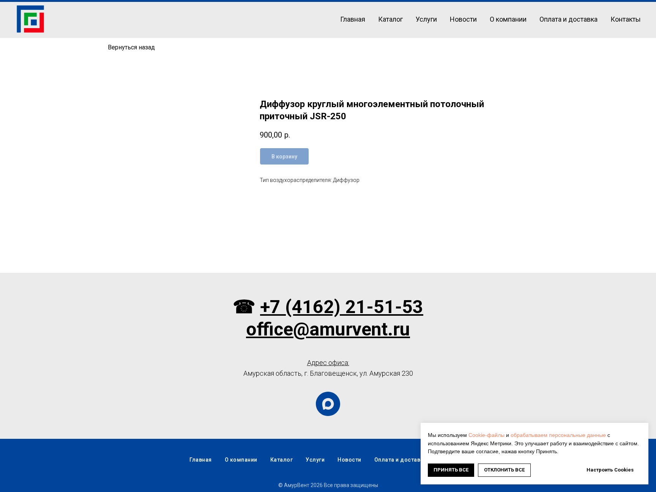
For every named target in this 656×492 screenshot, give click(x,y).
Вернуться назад (131, 47)
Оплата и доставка (568, 19)
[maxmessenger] (328, 404)
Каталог (390, 19)
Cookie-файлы (486, 435)
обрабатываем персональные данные (558, 435)
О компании (508, 19)
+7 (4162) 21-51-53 (341, 307)
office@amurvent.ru (328, 329)
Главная (352, 19)
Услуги (426, 19)
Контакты (625, 19)
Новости (463, 19)
